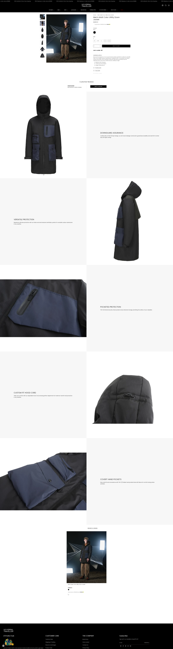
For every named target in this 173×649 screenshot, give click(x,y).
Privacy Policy (86, 648)
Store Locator (86, 642)
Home (94, 15)
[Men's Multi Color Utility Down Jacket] (86, 557)
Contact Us (85, 645)
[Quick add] (87, 594)
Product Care (98, 67)
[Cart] (168, 5)
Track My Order (49, 639)
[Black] (68, 589)
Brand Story (85, 639)
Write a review (98, 86)
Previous (46, 38)
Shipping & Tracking (50, 642)
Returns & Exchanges (50, 645)
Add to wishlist (97, 50)
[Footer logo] (8, 630)
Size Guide (97, 70)
